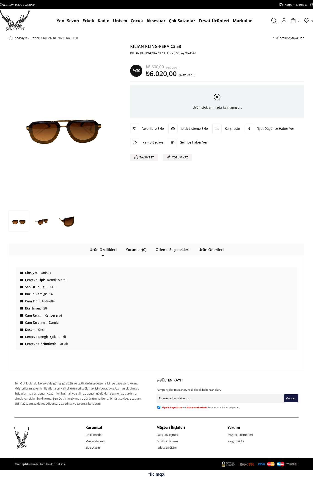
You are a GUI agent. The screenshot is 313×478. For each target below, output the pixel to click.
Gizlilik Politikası (167, 441)
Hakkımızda (93, 435)
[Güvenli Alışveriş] (260, 464)
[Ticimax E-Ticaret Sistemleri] (156, 474)
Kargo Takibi (236, 441)
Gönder (291, 398)
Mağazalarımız (95, 441)
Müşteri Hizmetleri (240, 435)
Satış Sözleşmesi (167, 435)
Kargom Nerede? (295, 5)
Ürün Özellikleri (103, 249)
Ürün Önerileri (211, 249)
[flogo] (30, 438)
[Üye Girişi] (284, 20)
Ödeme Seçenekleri (172, 249)
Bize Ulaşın (92, 447)
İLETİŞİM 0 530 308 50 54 (19, 5)
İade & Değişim (166, 447)
